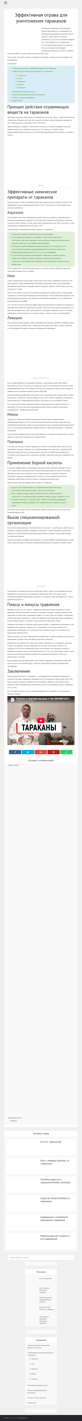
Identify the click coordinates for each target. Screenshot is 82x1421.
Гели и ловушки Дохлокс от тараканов (44, 1290)
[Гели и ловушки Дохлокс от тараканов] (33, 1290)
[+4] (43, 1011)
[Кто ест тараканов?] (33, 1280)
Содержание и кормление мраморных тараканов (54, 1218)
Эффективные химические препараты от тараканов (32, 71)
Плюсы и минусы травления (23, 98)
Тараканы (26, 1257)
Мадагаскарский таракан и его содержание (55, 1237)
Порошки (21, 87)
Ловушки (21, 81)
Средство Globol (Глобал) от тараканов (46, 1308)
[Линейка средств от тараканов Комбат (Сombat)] (33, 1299)
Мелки (20, 84)
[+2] (43, 871)
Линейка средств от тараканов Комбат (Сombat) (55, 1181)
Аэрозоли (21, 75)
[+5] (43, 1081)
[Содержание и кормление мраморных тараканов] (33, 1319)
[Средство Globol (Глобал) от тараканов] (33, 1309)
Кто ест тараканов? (50, 1141)
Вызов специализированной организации (28, 95)
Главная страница (15, 1257)
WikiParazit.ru (13, 1418)
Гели (19, 78)
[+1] (43, 801)
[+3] (43, 941)
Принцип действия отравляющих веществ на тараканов (34, 68)
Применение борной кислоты (23, 92)
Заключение (17, 101)
